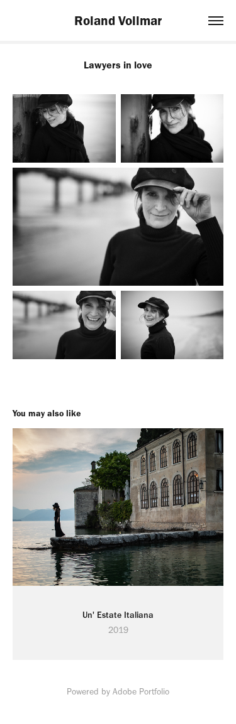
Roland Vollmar (118, 20)
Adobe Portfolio (141, 691)
